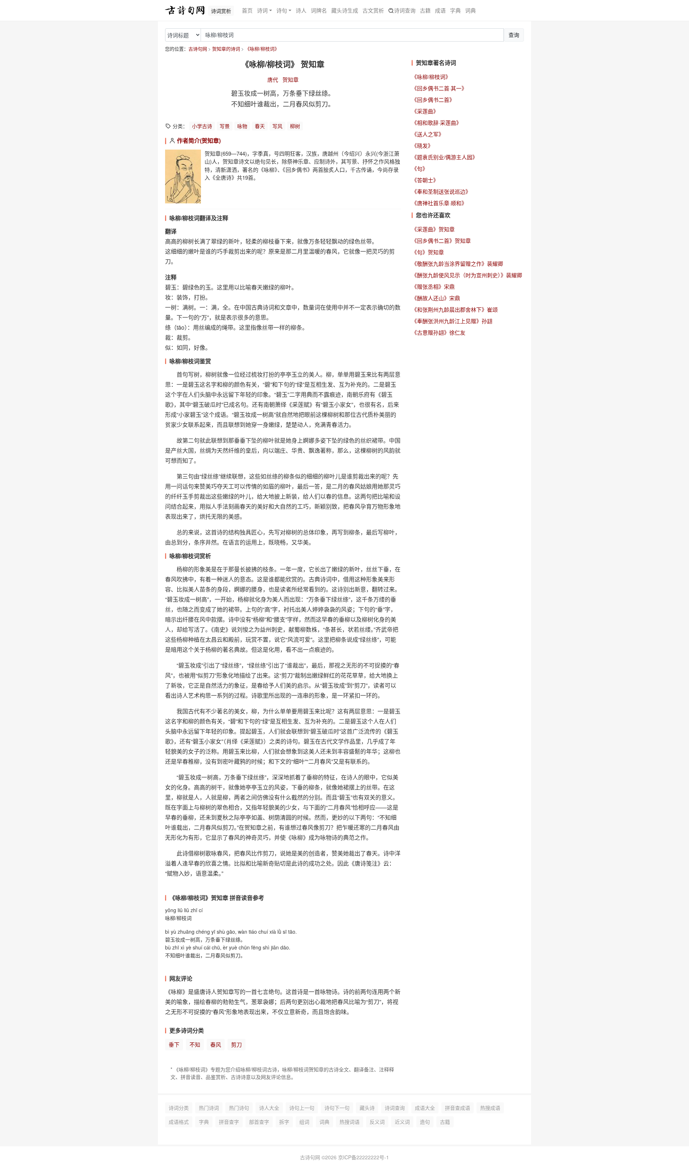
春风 (215, 1044)
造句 (425, 1121)
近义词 (402, 1121)
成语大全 (425, 1107)
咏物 (242, 125)
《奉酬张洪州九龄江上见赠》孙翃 (452, 321)
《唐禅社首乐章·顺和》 (439, 203)
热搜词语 (349, 1121)
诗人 (301, 10)
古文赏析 (373, 10)
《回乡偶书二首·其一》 (439, 88)
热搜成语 (490, 1107)
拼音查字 (229, 1121)
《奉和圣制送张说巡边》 (441, 191)
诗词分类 (179, 1107)
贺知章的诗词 (226, 48)
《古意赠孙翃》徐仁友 (438, 332)
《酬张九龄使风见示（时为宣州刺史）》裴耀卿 (467, 275)
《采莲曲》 (425, 111)
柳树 (295, 125)
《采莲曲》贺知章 (433, 229)
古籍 (425, 10)
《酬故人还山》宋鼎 (436, 298)
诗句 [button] (281, 10)
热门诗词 (209, 1107)
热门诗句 (239, 1107)
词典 (470, 10)
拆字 (284, 1121)
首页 (247, 10)
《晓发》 (422, 145)
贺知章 (290, 79)
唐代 (272, 79)
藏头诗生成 (344, 10)
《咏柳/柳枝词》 (262, 48)
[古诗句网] (184, 10)
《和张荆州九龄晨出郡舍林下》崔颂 (455, 309)
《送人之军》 (428, 134)
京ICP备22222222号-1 (363, 1157)
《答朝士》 (425, 180)
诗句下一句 (337, 1107)
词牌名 (319, 10)
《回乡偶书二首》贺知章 (441, 240)
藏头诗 (367, 1107)
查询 (513, 34)
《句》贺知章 (428, 252)
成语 (440, 10)
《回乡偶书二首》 (433, 99)
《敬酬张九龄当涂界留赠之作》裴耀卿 (457, 263)
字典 (455, 10)
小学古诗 (202, 125)
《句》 (420, 168)
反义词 (377, 1121)
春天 (260, 125)
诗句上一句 (301, 1107)
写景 (225, 125)
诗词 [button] (262, 10)
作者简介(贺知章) (199, 140)
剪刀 (236, 1044)
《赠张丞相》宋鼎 (433, 286)
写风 (277, 125)
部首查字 (259, 1121)
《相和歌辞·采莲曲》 (436, 122)
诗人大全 (269, 1107)
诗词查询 (405, 10)
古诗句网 (197, 48)
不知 (194, 1044)
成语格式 (179, 1121)
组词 (304, 1121)
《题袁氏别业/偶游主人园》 (445, 157)
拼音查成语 (457, 1107)
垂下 (174, 1044)
